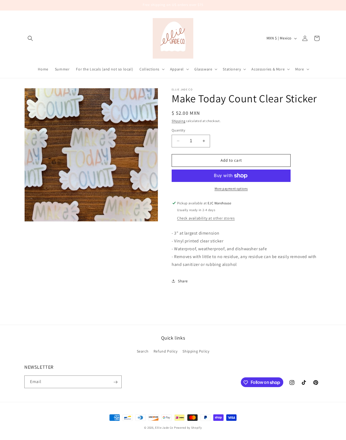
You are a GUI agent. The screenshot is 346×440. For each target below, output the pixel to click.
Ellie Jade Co (164, 427)
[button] (30, 38)
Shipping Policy (195, 350)
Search (143, 350)
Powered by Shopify (188, 427)
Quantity (178, 130)
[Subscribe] (115, 382)
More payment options (231, 189)
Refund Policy (166, 350)
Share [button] (183, 281)
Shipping (178, 121)
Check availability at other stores (206, 218)
